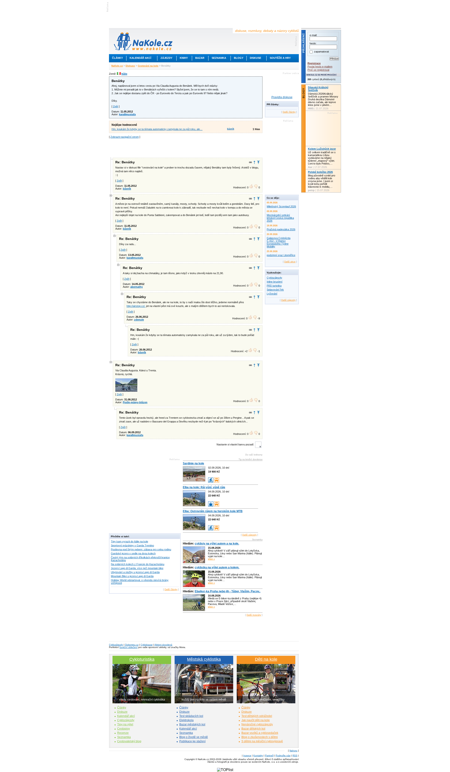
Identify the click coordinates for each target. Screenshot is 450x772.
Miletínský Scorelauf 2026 (281, 206)
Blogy (238, 57)
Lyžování (272, 293)
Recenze (123, 733)
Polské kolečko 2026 (320, 172)
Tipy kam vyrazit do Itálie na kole (129, 541)
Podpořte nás (283, 755)
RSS (294, 755)
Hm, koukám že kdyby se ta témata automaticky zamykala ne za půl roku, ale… (157, 129)
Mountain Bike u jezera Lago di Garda (132, 576)
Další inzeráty (254, 615)
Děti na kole (266, 659)
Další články (171, 589)
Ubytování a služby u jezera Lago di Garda (135, 572)
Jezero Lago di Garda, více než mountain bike (137, 568)
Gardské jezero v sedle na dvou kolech (133, 553)
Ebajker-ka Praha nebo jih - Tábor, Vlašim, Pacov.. (227, 591)
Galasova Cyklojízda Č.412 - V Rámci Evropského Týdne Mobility (278, 242)
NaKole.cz (117, 65)
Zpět (115, 106)
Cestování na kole (148, 65)
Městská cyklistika (204, 659)
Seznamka (219, 57)
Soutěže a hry (280, 57)
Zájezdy (166, 57)
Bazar (199, 57)
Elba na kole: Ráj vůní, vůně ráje (204, 487)
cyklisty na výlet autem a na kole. (217, 543)
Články (117, 57)
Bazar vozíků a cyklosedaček (259, 733)
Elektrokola (186, 720)
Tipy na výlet (125, 724)
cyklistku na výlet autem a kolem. (217, 567)
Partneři (269, 755)
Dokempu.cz (132, 644)
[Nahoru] (258, 162)
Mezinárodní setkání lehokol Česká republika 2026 (280, 218)
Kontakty (258, 755)
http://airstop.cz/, (136, 306)
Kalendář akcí (140, 57)
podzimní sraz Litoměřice (281, 255)
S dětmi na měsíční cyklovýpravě (262, 741)
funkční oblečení (129, 647)
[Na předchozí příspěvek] (254, 162)
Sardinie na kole (193, 463)
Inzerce (247, 755)
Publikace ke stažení (192, 741)
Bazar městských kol (192, 724)
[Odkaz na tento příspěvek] (250, 162)
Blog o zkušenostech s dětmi (259, 737)
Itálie (124, 73)
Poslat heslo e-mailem (320, 66)
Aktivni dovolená (163, 644)
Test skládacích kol (191, 716)
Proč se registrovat (318, 69)
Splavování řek (275, 289)
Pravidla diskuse (281, 97)
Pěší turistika (274, 285)
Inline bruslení (274, 281)
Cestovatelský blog (129, 741)
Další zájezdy (249, 534)
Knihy (184, 57)
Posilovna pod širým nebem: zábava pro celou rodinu (141, 549)
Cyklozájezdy (274, 277)
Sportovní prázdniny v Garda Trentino (132, 545)
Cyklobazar (147, 644)
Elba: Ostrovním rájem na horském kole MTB (213, 511)
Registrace (314, 63)
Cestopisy (123, 728)
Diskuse (255, 57)
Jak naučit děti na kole (255, 720)
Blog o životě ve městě (193, 737)
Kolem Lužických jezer (322, 148)
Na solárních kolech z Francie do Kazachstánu (137, 564)
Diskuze (122, 711)
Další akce (290, 261)
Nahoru (293, 750)
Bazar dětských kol (253, 728)
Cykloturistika (141, 659)
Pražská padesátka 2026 (281, 229)
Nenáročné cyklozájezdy (257, 724)
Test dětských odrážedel (256, 716)
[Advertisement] (186, 148)
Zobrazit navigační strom (124, 136)
